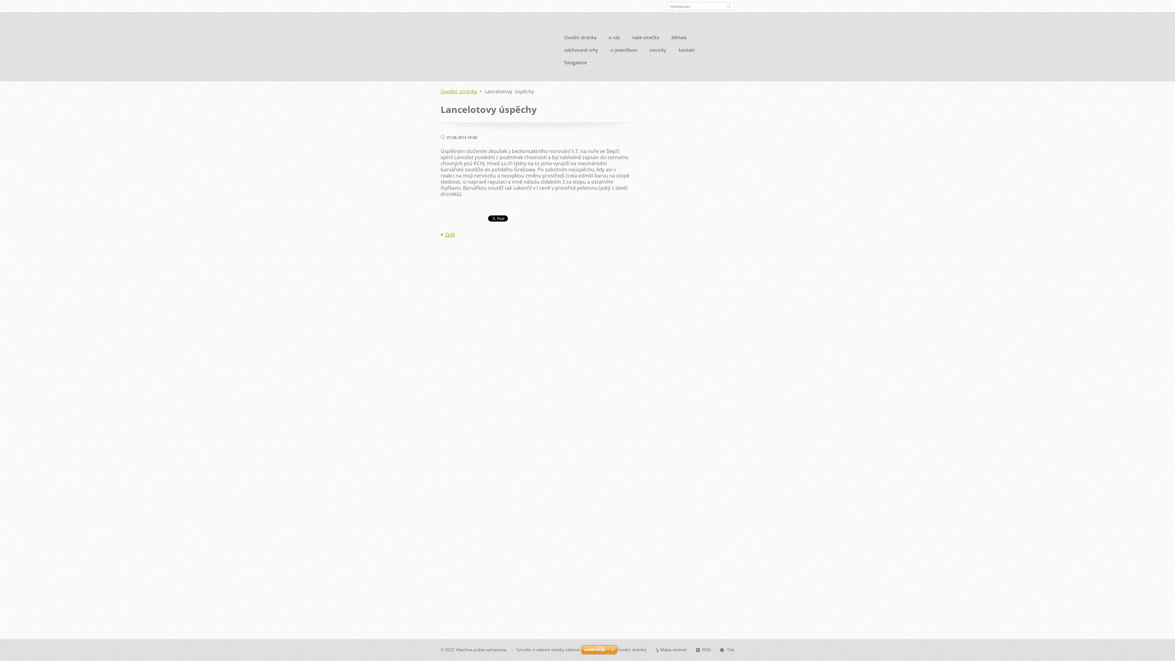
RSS (706, 649)
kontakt (687, 50)
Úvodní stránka (580, 37)
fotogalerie (575, 62)
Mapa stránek (673, 649)
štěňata (679, 37)
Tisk (730, 649)
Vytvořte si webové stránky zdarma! (548, 650)
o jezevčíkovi (623, 50)
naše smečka (645, 37)
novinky (658, 50)
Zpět (450, 234)
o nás (614, 37)
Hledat (729, 6)
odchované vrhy (581, 50)
